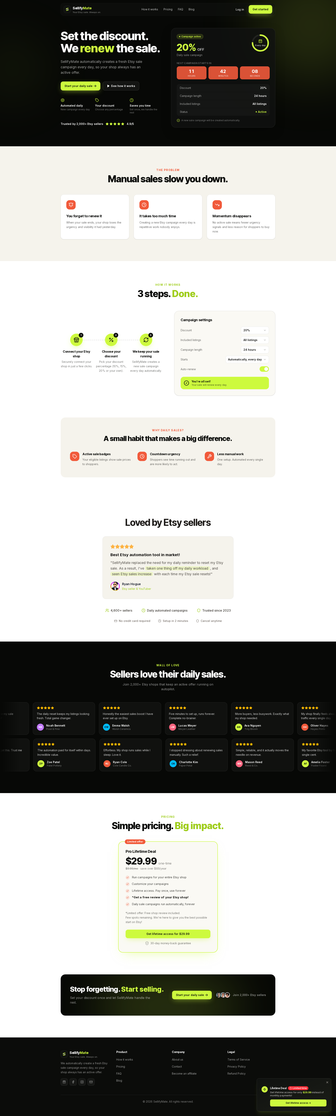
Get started (260, 9)
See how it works (123, 86)
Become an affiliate (184, 1073)
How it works (150, 9)
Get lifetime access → (298, 1102)
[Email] (91, 1081)
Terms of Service (239, 1059)
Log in (240, 9)
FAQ (180, 9)
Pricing (168, 9)
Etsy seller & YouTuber (136, 588)
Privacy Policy (237, 1066)
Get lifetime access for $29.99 (168, 933)
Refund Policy (237, 1073)
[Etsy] (64, 1081)
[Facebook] (73, 1081)
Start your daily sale (79, 86)
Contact (177, 1066)
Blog (191, 9)
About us (177, 1059)
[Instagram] (82, 1081)
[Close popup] (327, 1082)
